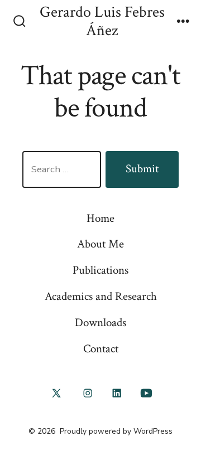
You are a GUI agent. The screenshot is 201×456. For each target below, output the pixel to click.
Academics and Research (101, 296)
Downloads (100, 322)
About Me (100, 243)
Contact (100, 348)
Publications (100, 270)
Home (100, 218)
